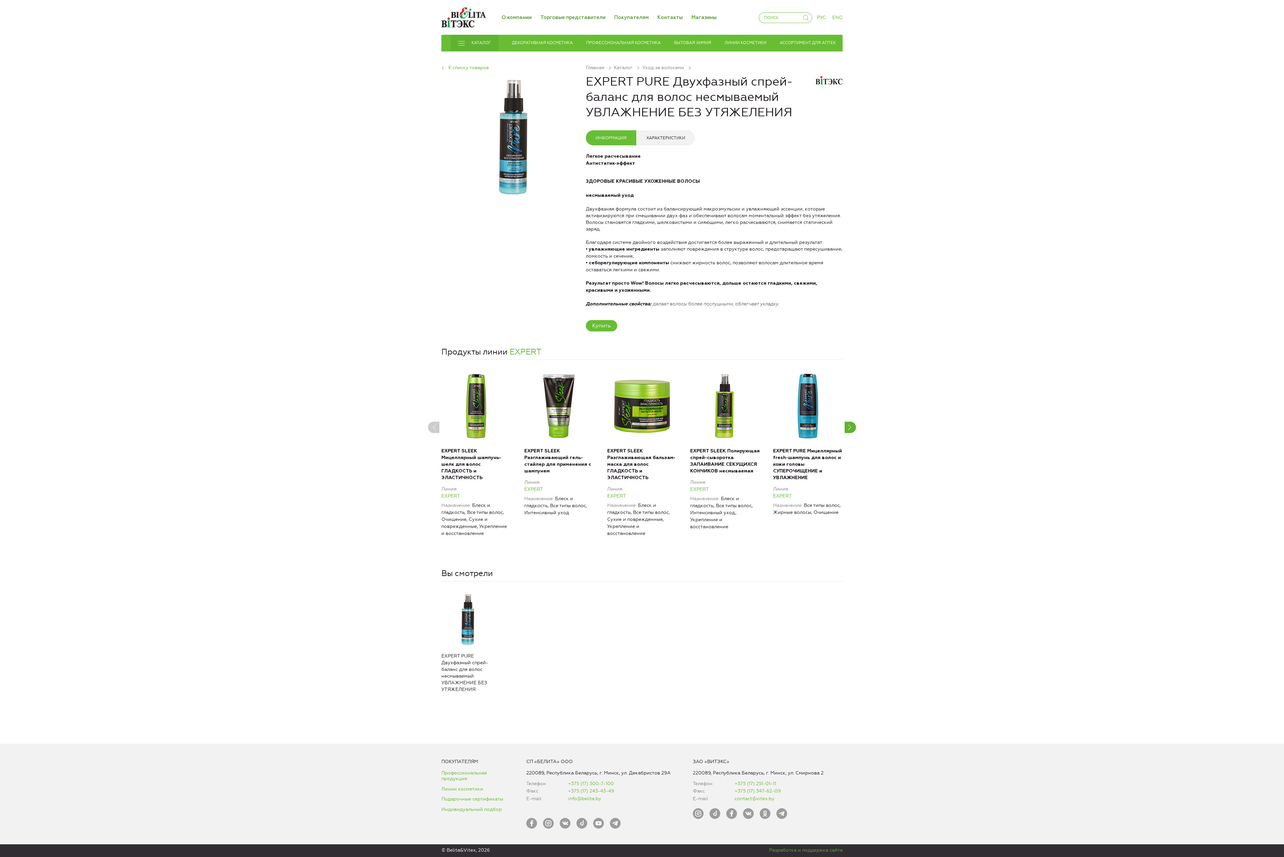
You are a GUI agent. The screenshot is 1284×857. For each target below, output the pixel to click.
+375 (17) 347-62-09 (758, 791)
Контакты (670, 17)
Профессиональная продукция (464, 776)
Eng (837, 17)
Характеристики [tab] (665, 138)
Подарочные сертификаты (472, 799)
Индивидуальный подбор (471, 809)
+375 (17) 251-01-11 (755, 784)
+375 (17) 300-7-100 (591, 784)
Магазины (704, 17)
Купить (601, 325)
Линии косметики (462, 789)
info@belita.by (584, 799)
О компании (517, 17)
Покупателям (631, 17)
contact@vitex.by (754, 799)
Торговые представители (573, 17)
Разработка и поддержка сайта (806, 850)
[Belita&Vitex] (463, 16)
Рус (821, 17)
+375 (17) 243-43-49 (591, 791)
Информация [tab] (611, 138)
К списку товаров (468, 67)
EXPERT (525, 351)
